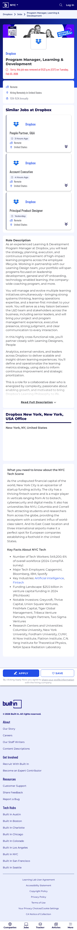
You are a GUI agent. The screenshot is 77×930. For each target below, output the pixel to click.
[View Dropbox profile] (38, 31)
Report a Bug (11, 799)
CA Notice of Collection (38, 914)
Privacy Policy (38, 897)
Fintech (18, 582)
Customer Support (14, 785)
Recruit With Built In (16, 764)
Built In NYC (10, 854)
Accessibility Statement (38, 885)
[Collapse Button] (66, 146)
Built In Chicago (13, 834)
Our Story (9, 728)
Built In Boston (12, 821)
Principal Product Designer (26, 210)
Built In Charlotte (14, 827)
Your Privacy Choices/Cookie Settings (38, 908)
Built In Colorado (13, 841)
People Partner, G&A (22, 133)
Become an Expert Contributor (22, 770)
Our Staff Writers (14, 742)
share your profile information (58, 679)
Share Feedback (13, 792)
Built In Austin (12, 814)
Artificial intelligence (49, 578)
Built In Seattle (12, 867)
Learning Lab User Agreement (38, 879)
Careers (7, 735)
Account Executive (21, 171)
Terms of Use (38, 902)
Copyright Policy (39, 891)
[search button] (61, 5)
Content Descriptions (16, 748)
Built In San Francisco (16, 860)
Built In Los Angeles (15, 847)
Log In (70, 5)
